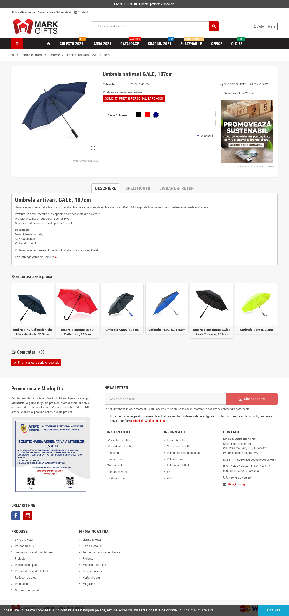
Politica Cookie (24, 546)
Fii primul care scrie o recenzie (36, 362)
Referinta (109, 84)
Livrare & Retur (176, 440)
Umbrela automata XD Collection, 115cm (77, 332)
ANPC (170, 478)
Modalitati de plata (119, 440)
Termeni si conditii (178, 446)
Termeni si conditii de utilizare (33, 552)
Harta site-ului (116, 478)
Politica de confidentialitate (184, 452)
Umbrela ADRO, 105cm (122, 330)
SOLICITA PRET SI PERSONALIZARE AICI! (134, 98)
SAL (169, 471)
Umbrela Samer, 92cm (256, 330)
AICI (57, 257)
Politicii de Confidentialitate (148, 420)
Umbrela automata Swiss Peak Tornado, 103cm (211, 332)
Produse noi (115, 459)
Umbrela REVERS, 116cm (166, 330)
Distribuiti (207, 135)
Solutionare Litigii (178, 465)
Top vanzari (114, 465)
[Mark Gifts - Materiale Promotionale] (35, 26)
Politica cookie (176, 459)
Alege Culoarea (117, 115)
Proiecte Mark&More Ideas (54, 12)
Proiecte (20, 558)
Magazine (88, 584)
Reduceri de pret (25, 577)
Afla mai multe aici (198, 610)
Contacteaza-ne (117, 471)
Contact (82, 12)
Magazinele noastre (120, 446)
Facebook (15, 515)
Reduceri (113, 452)
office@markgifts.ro (239, 484)
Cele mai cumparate (27, 590)
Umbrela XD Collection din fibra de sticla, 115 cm (32, 332)
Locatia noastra (23, 12)
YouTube (27, 515)
